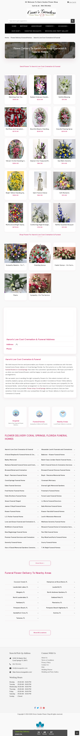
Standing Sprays (40, 265)
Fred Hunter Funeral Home (14, 491)
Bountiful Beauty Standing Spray (40, 129)
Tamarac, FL (20, 618)
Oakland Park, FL (57, 597)
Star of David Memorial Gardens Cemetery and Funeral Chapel (22, 548)
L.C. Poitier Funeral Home (14, 517)
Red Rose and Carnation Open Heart (15, 129)
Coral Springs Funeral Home (15, 480)
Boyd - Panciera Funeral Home (16, 475)
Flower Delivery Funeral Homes (21, 37)
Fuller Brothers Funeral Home (15, 496)
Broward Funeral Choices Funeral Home (55, 470)
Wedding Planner (46, 669)
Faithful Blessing (64, 97)
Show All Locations (40, 632)
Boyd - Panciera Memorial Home (53, 475)
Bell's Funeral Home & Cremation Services (56, 465)
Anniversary (36, 26)
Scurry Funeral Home (49, 542)
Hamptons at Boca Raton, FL (57, 582)
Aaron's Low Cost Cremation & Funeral (19, 449)
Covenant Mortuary (48, 480)
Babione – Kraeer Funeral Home (53, 455)
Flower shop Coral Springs (36, 388)
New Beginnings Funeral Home (16, 532)
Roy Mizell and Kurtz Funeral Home (54, 537)
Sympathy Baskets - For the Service (15, 265)
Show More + (40, 563)
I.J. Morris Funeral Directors (51, 501)
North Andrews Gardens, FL (57, 592)
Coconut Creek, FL (20, 582)
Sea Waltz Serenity (64, 161)
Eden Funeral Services (13, 486)
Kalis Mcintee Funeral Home (51, 506)
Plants (15, 295)
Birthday (24, 26)
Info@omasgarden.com (20, 668)
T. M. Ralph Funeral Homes (50, 548)
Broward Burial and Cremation (16, 470)
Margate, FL (20, 592)
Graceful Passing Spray (64, 129)
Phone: (9, 349)
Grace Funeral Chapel (13, 501)
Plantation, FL (57, 603)
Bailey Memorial (11, 460)
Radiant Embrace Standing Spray (40, 97)
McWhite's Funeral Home (14, 527)
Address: (10, 344)
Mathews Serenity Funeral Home (53, 522)
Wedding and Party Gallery (56, 31)
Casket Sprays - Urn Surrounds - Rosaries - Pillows (64, 265)
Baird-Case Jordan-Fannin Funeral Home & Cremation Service (58, 460)
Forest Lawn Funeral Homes (51, 496)
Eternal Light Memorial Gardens (52, 486)
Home (14, 26)
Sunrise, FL (57, 613)
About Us (44, 658)
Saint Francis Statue (40, 193)
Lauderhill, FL (57, 587)
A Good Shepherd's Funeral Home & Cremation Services (22, 455)
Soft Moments (64, 193)
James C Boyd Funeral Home (15, 506)
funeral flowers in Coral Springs (16, 370)
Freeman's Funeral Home (50, 491)
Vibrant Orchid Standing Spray (15, 161)
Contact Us (45, 665)
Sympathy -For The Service (40, 295)
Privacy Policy (46, 662)
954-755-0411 (46, 6)
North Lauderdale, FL (20, 597)
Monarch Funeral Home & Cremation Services (58, 527)
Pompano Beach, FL (20, 608)
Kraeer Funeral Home (12, 511)
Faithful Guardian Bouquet (64, 225)
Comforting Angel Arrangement (40, 225)
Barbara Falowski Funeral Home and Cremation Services (22, 465)
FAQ (42, 667)
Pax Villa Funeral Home (49, 532)
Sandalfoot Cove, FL (20, 613)
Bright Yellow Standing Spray (15, 193)
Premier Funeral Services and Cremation (19, 537)
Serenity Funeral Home (13, 542)
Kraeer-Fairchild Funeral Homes (52, 511)
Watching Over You (15, 97)
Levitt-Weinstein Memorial (51, 517)
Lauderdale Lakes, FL (20, 587)
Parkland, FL (20, 603)
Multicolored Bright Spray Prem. (15, 225)
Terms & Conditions (47, 660)
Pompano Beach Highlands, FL (57, 608)
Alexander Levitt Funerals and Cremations (56, 449)
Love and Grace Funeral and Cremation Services (22, 522)
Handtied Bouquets (33, 31)
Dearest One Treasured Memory (40, 161)
